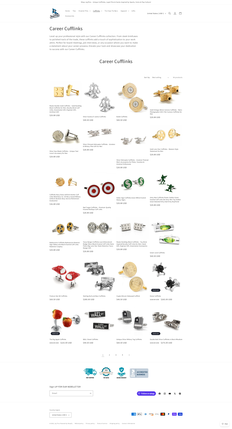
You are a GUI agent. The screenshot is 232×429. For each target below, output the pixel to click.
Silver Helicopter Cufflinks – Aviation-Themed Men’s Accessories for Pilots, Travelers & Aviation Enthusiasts (132, 162)
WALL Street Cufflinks (90, 339)
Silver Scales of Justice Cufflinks (94, 117)
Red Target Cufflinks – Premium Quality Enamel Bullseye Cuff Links (97, 209)
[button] (84, 10)
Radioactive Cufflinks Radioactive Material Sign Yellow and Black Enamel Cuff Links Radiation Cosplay (65, 245)
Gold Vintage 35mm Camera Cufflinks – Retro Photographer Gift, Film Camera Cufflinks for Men (166, 112)
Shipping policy (115, 423)
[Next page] (129, 355)
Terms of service (102, 423)
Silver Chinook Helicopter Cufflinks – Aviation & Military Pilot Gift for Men (99, 145)
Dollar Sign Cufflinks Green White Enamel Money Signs (131, 199)
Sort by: (147, 77)
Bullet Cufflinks (121, 117)
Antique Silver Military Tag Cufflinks (129, 339)
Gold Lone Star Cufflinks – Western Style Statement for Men (164, 150)
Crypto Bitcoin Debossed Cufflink (128, 296)
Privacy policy (90, 423)
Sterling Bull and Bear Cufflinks (94, 296)
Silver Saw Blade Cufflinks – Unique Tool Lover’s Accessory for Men (64, 152)
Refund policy (79, 423)
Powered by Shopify (66, 423)
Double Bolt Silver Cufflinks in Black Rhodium (166, 339)
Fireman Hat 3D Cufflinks (58, 296)
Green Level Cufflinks (157, 253)
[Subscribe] (90, 393)
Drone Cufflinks (155, 296)
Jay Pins (57, 423)
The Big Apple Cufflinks (58, 339)
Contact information (128, 423)
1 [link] (102, 355)
